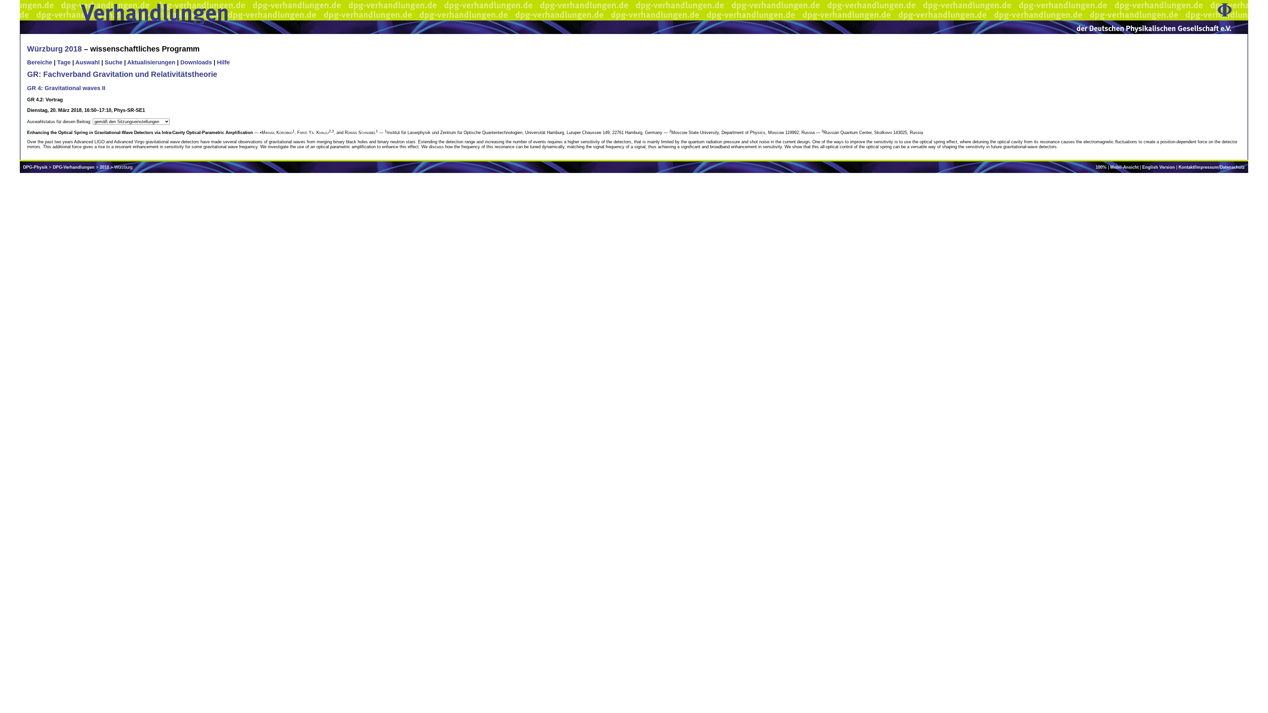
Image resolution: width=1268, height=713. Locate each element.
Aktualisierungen (151, 62)
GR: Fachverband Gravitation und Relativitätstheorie (122, 74)
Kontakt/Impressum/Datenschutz (1212, 167)
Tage (64, 62)
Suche (114, 62)
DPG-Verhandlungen (73, 167)
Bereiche (39, 62)
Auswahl (87, 62)
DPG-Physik (35, 167)
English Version (1158, 167)
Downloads (196, 62)
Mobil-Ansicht (1124, 167)
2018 (104, 167)
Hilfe (223, 62)
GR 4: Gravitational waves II (66, 88)
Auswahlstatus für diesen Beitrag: (60, 121)
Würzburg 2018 (54, 49)
